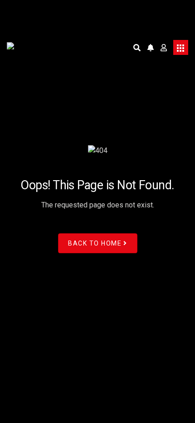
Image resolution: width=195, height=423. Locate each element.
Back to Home (95, 243)
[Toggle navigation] (180, 47)
